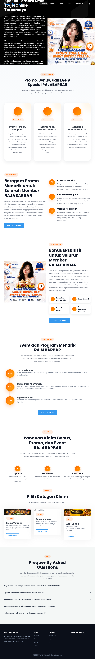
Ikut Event (70, 536)
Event (69, 4)
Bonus (61, 4)
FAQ (88, 4)
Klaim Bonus (42, 531)
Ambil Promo (12, 535)
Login (50, 639)
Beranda (43, 4)
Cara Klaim (79, 4)
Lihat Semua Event (47, 413)
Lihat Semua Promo (14, 226)
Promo (52, 4)
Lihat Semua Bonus (59, 320)
